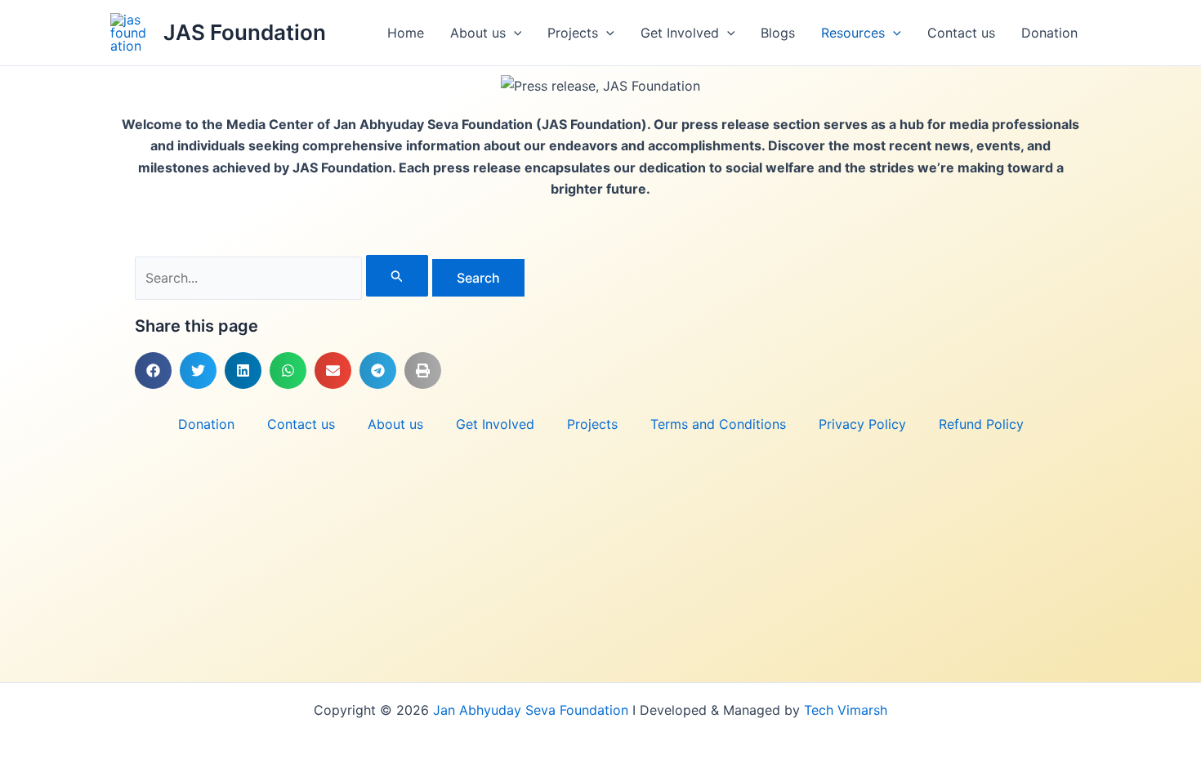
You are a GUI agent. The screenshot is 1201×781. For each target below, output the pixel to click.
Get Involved (680, 33)
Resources (853, 33)
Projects (572, 33)
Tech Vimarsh (845, 710)
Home (405, 33)
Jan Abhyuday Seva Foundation (532, 710)
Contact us (961, 33)
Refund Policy (981, 424)
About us (478, 33)
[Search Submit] (397, 276)
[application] (514, 32)
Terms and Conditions (718, 424)
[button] (153, 370)
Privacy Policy (862, 424)
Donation (1049, 33)
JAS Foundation (244, 32)
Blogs (778, 33)
